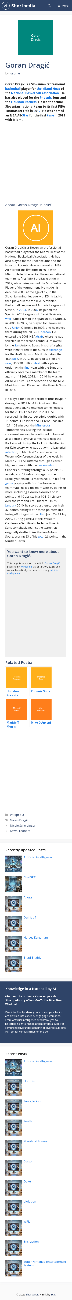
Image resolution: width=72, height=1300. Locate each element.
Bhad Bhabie (32, 957)
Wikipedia (26, 566)
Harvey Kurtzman (36, 937)
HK (53, 1294)
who (8, 319)
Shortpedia (23, 6)
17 (39, 111)
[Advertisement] (36, 162)
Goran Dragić (52, 563)
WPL (27, 1221)
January (10, 505)
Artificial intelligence (38, 857)
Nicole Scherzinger (22, 825)
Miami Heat (51, 89)
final (27, 367)
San (17, 345)
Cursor (28, 1161)
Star (25, 115)
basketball (13, 89)
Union (16, 328)
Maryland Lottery (36, 1141)
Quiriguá (30, 917)
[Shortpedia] (6, 5)
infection (11, 452)
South (28, 1121)
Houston (17, 102)
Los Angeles (46, 465)
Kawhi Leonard (20, 831)
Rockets (31, 102)
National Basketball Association (35, 93)
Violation (30, 1201)
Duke (27, 1181)
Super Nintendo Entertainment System (45, 1263)
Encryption (31, 1241)
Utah (42, 514)
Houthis (29, 1081)
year (8, 363)
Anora (28, 897)
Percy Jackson (33, 1101)
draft (39, 336)
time (50, 115)
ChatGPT (30, 877)
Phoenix (46, 98)
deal (37, 363)
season (46, 332)
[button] (49, 5)
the (39, 89)
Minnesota (42, 425)
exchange (55, 350)
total (41, 536)
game (9, 483)
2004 (22, 310)
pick (15, 359)
